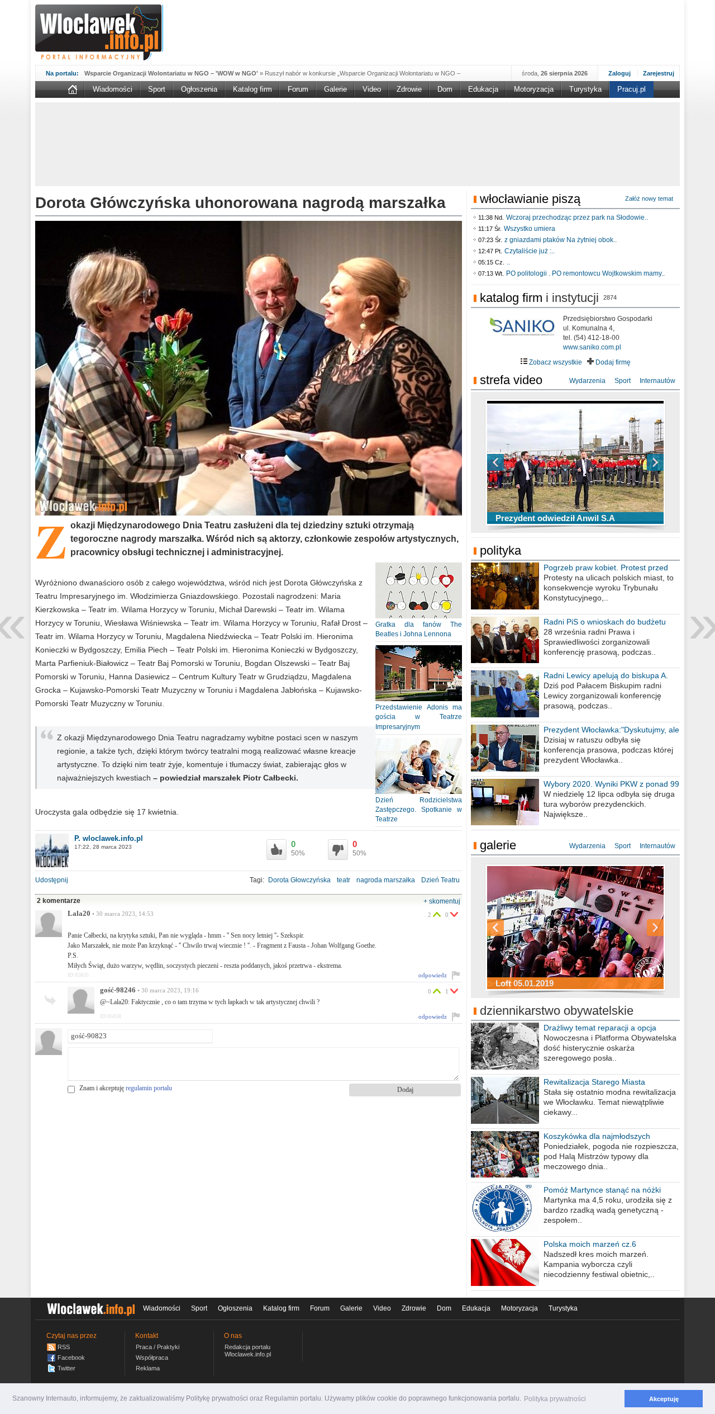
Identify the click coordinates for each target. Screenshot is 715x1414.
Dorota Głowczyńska (299, 880)
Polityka (500, 550)
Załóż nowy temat (649, 198)
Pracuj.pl (631, 89)
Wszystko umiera (529, 229)
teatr (343, 880)
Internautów (657, 381)
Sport (156, 89)
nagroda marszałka (385, 880)
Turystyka (585, 89)
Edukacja (483, 89)
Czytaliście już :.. (529, 251)
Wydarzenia (587, 381)
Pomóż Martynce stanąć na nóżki (602, 1189)
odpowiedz (432, 975)
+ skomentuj (441, 901)
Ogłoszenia (199, 89)
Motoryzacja (534, 89)
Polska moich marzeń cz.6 (590, 1244)
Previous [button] (515, 462)
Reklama (148, 1368)
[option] (575, 462)
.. (508, 262)
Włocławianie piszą (530, 199)
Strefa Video (511, 380)
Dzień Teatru (440, 880)
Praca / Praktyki (157, 1347)
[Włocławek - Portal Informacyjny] (99, 32)
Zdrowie (409, 89)
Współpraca (152, 1357)
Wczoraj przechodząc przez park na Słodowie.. (577, 217)
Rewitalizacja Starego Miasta (594, 1081)
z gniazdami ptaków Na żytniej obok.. (560, 240)
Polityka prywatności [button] (555, 1399)
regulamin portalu (149, 1088)
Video (372, 89)
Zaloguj (619, 73)
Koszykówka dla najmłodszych (597, 1136)
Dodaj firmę (612, 362)
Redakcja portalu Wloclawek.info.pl (248, 1351)
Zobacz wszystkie (554, 362)
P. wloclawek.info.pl (108, 838)
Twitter (66, 1368)
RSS (64, 1347)
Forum (298, 89)
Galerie (335, 89)
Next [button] (636, 462)
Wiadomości (112, 89)
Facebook (71, 1357)
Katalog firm (252, 89)
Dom (444, 89)
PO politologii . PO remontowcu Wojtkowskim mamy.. (585, 273)
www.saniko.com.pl (592, 347)
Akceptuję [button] (664, 1399)
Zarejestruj (658, 73)
